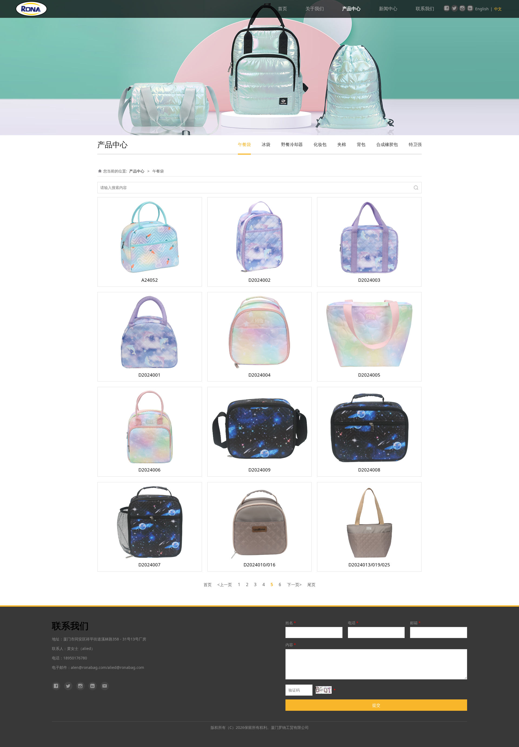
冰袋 (266, 144)
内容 (290, 644)
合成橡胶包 (387, 144)
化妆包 (320, 144)
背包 (361, 144)
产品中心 (351, 8)
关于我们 (314, 8)
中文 (498, 8)
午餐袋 (244, 144)
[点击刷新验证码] (323, 690)
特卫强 (415, 144)
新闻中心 (388, 8)
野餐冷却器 (292, 144)
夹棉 (341, 144)
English (482, 8)
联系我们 (425, 8)
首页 (282, 8)
